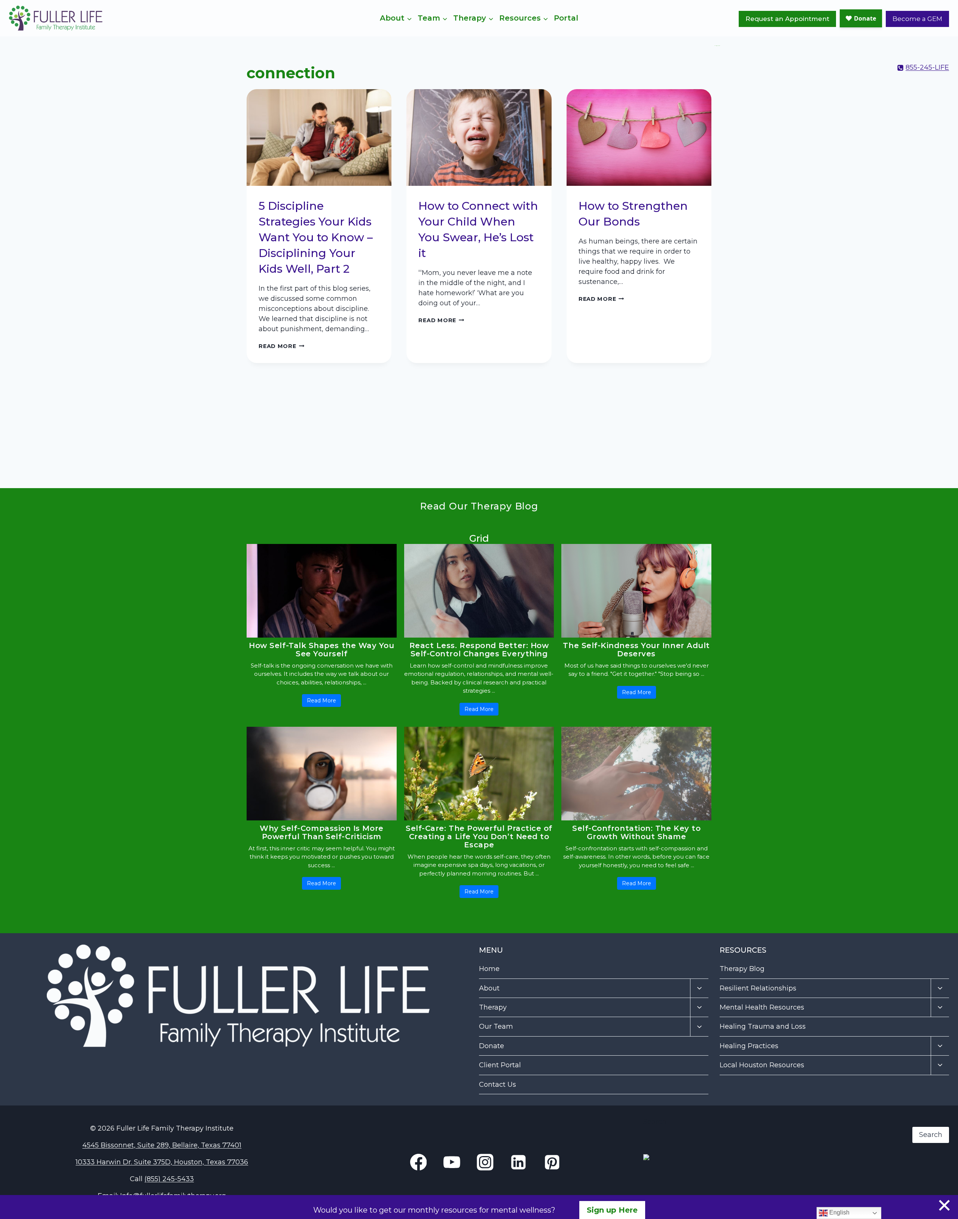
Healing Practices (749, 1046)
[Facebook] (715, 45)
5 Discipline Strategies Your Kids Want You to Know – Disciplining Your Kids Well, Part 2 (316, 237)
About (489, 988)
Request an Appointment (787, 18)
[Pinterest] (551, 1162)
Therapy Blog (742, 969)
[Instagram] (718, 45)
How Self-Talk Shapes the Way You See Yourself (321, 649)
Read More (281, 346)
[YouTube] (719, 45)
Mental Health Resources (762, 1007)
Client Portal (500, 1065)
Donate (491, 1046)
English (838, 1212)
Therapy (493, 1007)
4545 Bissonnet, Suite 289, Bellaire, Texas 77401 (161, 1145)
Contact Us (497, 1084)
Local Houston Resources (762, 1065)
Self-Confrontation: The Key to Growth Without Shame (636, 832)
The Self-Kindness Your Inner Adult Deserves (636, 649)
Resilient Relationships (758, 988)
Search (654, 1121)
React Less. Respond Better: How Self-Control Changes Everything (479, 649)
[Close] (944, 1205)
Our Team (496, 1026)
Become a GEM (917, 18)
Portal (566, 17)
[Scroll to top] (936, 1193)
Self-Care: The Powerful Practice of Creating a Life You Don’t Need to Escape (479, 836)
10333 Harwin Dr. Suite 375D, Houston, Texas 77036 (162, 1162)
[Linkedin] (716, 45)
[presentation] (319, 137)
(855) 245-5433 (169, 1179)
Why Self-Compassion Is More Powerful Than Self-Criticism (322, 832)
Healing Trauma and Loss (763, 1026)
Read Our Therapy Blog (479, 506)
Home (489, 969)
